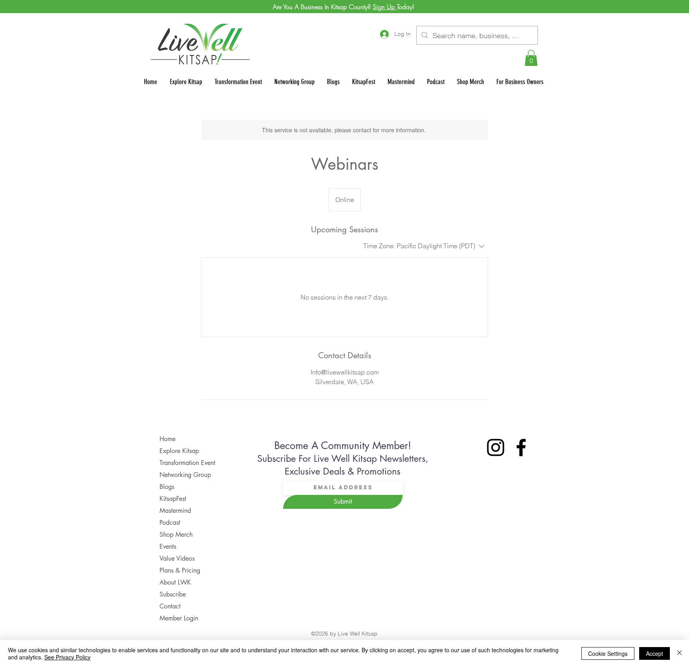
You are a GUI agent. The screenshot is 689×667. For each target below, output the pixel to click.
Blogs (166, 487)
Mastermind (175, 510)
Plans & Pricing (179, 570)
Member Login (178, 618)
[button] (531, 58)
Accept (654, 653)
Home (167, 439)
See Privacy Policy (67, 657)
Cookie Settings (608, 653)
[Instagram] (495, 447)
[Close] (679, 653)
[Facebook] (521, 447)
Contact (170, 606)
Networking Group (185, 475)
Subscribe (172, 594)
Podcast (169, 522)
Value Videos (177, 558)
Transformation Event (187, 463)
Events (167, 546)
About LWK (175, 582)
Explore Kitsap (179, 451)
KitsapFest (172, 498)
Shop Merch (176, 534)
